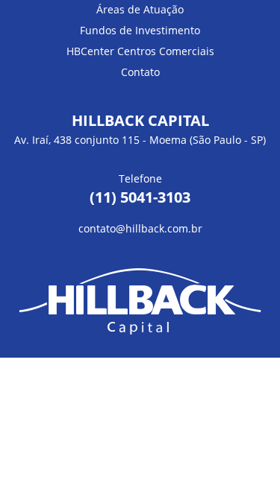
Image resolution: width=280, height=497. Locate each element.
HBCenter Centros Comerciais (140, 51)
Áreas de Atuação (140, 9)
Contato (140, 72)
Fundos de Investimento (140, 30)
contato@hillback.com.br (140, 228)
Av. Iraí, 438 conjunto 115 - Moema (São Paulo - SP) (140, 140)
